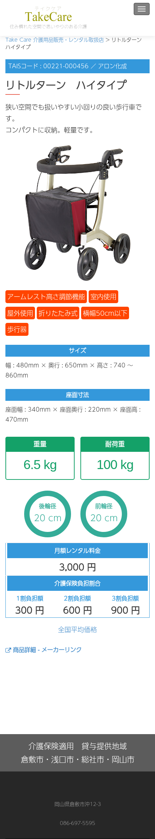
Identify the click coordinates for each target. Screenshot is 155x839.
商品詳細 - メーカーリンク (46, 649)
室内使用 (103, 296)
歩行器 (17, 329)
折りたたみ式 (58, 313)
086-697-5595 (77, 823)
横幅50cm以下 (105, 313)
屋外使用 (20, 313)
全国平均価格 (77, 629)
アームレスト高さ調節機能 (46, 296)
